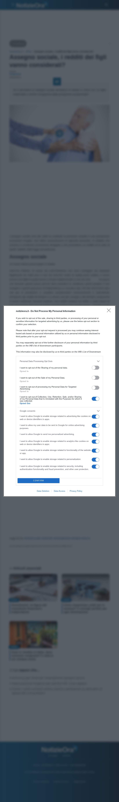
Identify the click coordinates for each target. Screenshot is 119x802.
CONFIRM (38, 480)
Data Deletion (43, 491)
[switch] (95, 368)
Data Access (59, 491)
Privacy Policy (76, 491)
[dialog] (59, 401)
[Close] (109, 311)
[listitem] (59, 361)
